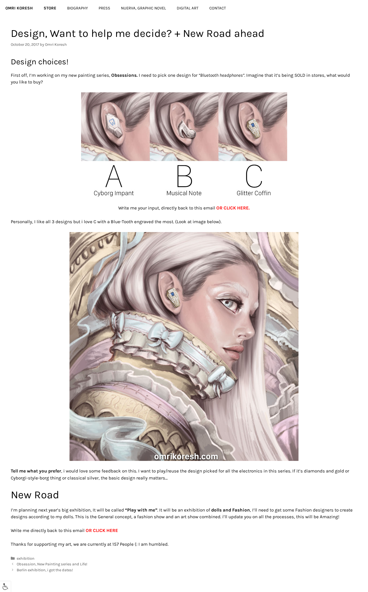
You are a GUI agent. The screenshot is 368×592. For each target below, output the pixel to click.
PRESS (104, 8)
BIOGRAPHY (77, 8)
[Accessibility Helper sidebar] (5, 586)
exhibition (25, 558)
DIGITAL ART (188, 8)
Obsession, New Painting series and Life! (52, 564)
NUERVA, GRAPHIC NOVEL (143, 8)
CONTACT (217, 8)
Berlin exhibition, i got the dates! (45, 570)
